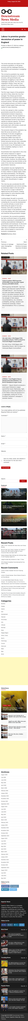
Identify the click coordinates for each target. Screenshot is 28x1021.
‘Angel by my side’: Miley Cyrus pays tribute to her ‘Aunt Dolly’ (17, 722)
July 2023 (3, 873)
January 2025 (4, 825)
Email (3, 443)
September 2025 (5, 804)
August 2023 (4, 870)
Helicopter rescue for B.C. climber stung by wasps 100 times (13, 708)
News (14, 234)
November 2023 (5, 862)
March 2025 (4, 819)
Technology (4, 640)
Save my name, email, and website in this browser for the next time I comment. (14, 460)
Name (3, 436)
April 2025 (3, 817)
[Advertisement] (14, 671)
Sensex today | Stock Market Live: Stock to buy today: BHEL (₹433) (16, 979)
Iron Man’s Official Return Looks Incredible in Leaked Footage (16, 943)
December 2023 (5, 859)
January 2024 (4, 857)
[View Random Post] (22, 29)
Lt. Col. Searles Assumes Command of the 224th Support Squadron (16, 1007)
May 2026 (3, 782)
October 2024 (4, 833)
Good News (4, 619)
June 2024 (3, 843)
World (2, 654)
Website (3, 451)
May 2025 (3, 814)
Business (9, 234)
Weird (2, 648)
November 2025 (5, 798)
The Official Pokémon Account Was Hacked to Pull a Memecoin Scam (16, 963)
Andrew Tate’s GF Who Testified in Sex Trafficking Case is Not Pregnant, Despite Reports (16, 951)
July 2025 (3, 809)
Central (3, 609)
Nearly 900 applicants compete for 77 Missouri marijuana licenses (16, 991)
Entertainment (4, 614)
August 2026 (4, 774)
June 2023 (3, 875)
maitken (21, 45)
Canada (3, 606)
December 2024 (5, 827)
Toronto (3, 643)
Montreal (3, 627)
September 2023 (5, 867)
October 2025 (4, 801)
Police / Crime (4, 635)
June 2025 (3, 811)
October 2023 (4, 865)
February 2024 (4, 854)
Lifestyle (3, 625)
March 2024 (4, 851)
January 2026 (4, 793)
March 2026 (4, 788)
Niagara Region (4, 632)
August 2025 (4, 806)
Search (3, 478)
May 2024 (3, 846)
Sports (2, 638)
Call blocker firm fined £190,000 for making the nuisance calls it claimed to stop (17, 971)
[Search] (25, 29)
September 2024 (5, 835)
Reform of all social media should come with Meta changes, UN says (16, 999)
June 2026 (3, 780)
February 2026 (4, 790)
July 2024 (3, 841)
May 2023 (3, 878)
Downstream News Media (10, 17)
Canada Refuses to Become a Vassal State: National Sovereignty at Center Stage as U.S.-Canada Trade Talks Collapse (14, 493)
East (2, 611)
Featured (3, 617)
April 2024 (3, 849)
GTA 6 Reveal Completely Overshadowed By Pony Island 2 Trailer (16, 935)
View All (23, 929)
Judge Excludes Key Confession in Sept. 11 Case (12, 559)
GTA (2, 622)
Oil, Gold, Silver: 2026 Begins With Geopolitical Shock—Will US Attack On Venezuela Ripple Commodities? (13, 339)
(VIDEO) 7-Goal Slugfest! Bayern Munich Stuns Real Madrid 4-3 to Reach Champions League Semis (12, 380)
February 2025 (4, 822)
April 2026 (3, 785)
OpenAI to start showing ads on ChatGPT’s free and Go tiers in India (17, 716)
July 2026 (3, 777)
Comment (4, 415)
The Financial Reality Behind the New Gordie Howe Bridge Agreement (13, 520)
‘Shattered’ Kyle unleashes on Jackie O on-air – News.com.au (17, 727)
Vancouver (3, 646)
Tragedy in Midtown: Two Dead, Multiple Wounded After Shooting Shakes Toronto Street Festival (14, 533)
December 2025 (5, 796)
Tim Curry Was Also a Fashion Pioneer (15, 734)
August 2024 (4, 838)
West (2, 651)
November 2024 (5, 830)
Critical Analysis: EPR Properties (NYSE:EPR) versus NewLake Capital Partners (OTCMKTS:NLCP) (13, 282)
